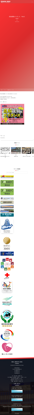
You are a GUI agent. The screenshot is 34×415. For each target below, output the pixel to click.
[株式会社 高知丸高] (5, 1)
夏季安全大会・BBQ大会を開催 (26, 156)
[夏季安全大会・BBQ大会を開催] (26, 150)
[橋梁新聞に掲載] (16, 150)
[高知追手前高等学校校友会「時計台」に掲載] (5, 150)
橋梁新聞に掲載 (16, 156)
